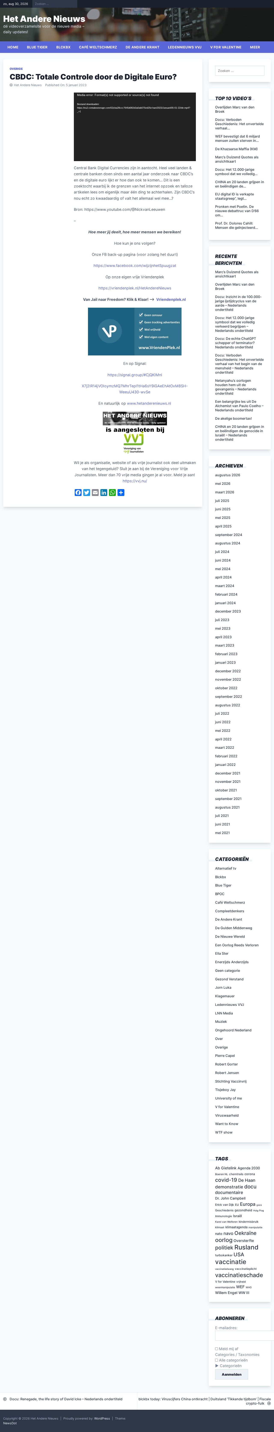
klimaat (219, 1227)
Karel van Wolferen (226, 1221)
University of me (228, 1098)
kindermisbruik (248, 1221)
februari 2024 (226, 594)
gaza (259, 1205)
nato (218, 1234)
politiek (224, 1247)
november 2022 (228, 679)
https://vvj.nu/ (135, 481)
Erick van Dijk (224, 1204)
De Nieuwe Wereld (230, 936)
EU (237, 1204)
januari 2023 (225, 662)
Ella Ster (221, 953)
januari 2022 (225, 764)
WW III (243, 1293)
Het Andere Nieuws (44, 18)
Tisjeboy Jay (225, 1089)
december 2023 (228, 611)
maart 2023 (224, 645)
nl (160, 375)
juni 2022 (223, 722)
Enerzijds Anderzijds (232, 962)
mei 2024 (222, 569)
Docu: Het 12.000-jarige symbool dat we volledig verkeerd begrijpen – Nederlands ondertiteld (235, 324)
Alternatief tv (225, 868)
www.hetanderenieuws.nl (148, 403)
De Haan (246, 1180)
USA (239, 1254)
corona (249, 1174)
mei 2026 (222, 483)
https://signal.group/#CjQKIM (133, 375)
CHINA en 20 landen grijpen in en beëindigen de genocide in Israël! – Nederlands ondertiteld (239, 433)
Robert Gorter (226, 1064)
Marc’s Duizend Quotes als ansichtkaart (237, 274)
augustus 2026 (227, 475)
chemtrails (236, 1174)
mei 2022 (222, 730)
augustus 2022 (227, 705)
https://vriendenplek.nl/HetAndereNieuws (134, 288)
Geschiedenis (224, 1210)
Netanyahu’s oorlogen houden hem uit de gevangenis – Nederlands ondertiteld (235, 386)
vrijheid (241, 1281)
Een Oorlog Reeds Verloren (237, 945)
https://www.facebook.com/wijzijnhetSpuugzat (135, 265)
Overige (16, 68)
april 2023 (223, 637)
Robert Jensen (227, 1073)
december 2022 (228, 671)
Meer (255, 47)
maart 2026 (224, 492)
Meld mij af (228, 1349)
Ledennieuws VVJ (185, 47)
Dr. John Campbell (230, 1198)
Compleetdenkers (229, 911)
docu (250, 1186)
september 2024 (228, 535)
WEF (240, 1286)
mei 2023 (222, 628)
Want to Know (226, 1124)
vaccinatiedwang (224, 1269)
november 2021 (228, 781)
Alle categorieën (233, 1360)
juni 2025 (223, 509)
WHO (249, 1287)
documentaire (229, 1192)
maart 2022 (224, 747)
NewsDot (10, 1423)
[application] (135, 127)
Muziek (221, 1021)
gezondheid (243, 1210)
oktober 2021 (226, 790)
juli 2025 (222, 501)
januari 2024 (225, 603)
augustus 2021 (227, 807)
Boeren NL (221, 1174)
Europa (247, 1204)
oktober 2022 (226, 688)
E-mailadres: (226, 1328)
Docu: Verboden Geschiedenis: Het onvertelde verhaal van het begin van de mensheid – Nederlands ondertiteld (239, 363)
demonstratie (229, 1186)
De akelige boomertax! (233, 418)
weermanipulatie (225, 1287)
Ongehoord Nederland (233, 1030)
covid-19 (226, 1180)
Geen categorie (227, 970)
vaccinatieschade (239, 1275)
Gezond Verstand (229, 979)
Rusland (246, 1247)
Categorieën (231, 1365)
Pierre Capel (225, 1055)
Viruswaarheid (227, 1115)
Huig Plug (258, 1210)
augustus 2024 (227, 543)
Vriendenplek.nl (171, 299)
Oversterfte (244, 1240)
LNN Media (224, 1013)
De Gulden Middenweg (233, 928)
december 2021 (227, 773)
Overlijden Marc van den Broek (235, 286)
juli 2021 (222, 815)
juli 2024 (222, 552)
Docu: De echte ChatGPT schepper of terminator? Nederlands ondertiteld (235, 342)
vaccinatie (230, 1262)
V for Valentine (226, 47)
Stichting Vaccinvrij (231, 1081)
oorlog (223, 1239)
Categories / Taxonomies (237, 1354)
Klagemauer (225, 996)
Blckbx (63, 47)
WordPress (102, 1418)
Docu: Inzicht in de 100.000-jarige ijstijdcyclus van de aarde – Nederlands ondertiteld (238, 303)
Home (12, 47)
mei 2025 (222, 517)
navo (228, 1233)
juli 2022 (222, 713)
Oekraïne (245, 1233)
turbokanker (223, 1255)
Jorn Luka (223, 987)
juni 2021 (222, 824)
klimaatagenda (236, 1227)
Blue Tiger (37, 47)
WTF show (223, 1132)
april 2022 (223, 739)
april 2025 (223, 526)
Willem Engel (226, 1292)
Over (219, 1039)
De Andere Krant (142, 47)
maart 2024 (224, 586)
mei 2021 (222, 833)
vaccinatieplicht (246, 1268)
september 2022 (228, 696)
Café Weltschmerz (98, 47)
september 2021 (228, 799)
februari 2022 (226, 756)
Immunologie (223, 1216)
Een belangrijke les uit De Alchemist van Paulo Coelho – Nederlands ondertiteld (239, 405)
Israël (237, 1216)
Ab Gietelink (226, 1168)
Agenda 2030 (249, 1168)
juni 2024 (223, 560)
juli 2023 (222, 620)
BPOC (220, 894)
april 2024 (223, 577)
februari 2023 (226, 654)
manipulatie (255, 1227)
